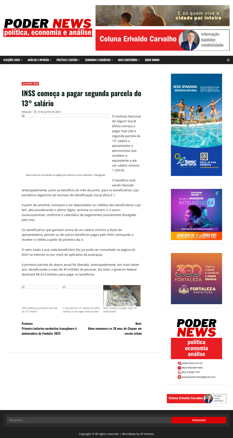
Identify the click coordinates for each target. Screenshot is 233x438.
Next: (115, 328)
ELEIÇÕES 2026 (11, 60)
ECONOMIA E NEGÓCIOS (97, 60)
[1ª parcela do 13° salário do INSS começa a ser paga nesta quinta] (81, 295)
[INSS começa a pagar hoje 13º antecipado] (122, 295)
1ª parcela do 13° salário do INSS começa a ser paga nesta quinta (81, 309)
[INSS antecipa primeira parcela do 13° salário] (40, 295)
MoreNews (129, 434)
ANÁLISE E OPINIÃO (38, 60)
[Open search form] (228, 60)
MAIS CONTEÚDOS (127, 60)
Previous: (49, 328)
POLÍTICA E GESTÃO (66, 60)
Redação (26, 111)
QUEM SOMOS (152, 60)
